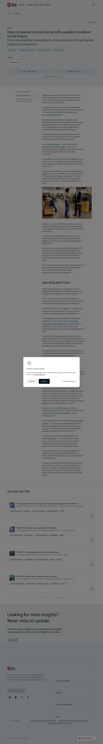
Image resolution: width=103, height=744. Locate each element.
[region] (51, 372)
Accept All (44, 381)
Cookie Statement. (39, 375)
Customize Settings (69, 381)
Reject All (32, 381)
